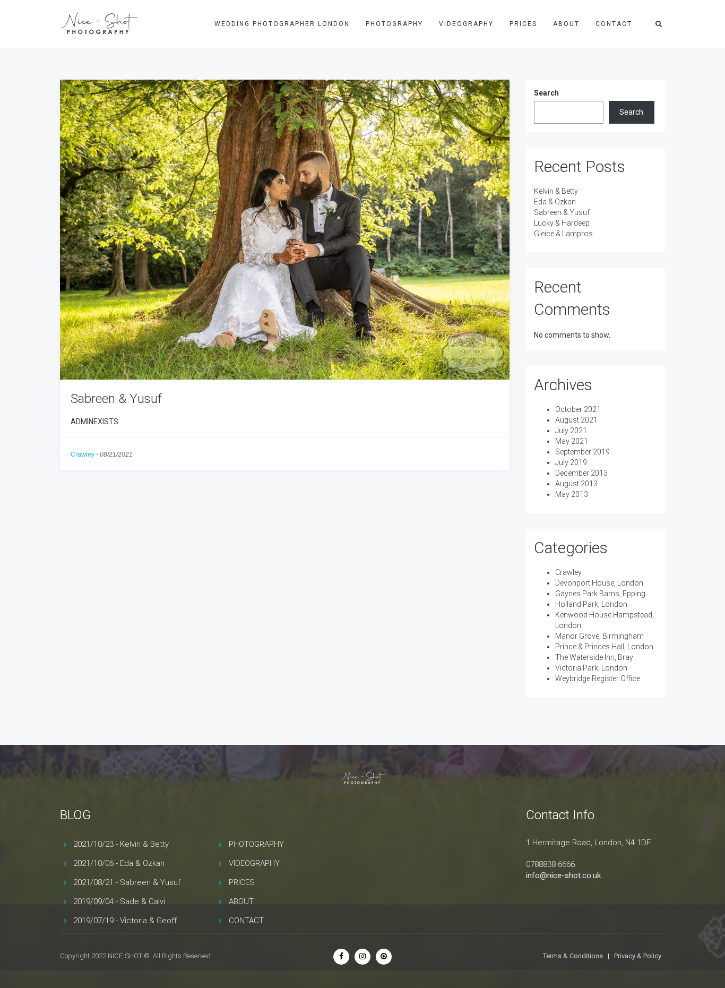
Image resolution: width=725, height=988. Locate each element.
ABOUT (566, 24)
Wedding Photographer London (282, 24)
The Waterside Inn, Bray (594, 657)
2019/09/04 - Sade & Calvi (119, 901)
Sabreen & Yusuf (116, 398)
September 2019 (582, 452)
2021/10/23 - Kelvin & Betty (121, 844)
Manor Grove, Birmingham (599, 636)
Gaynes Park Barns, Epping (600, 593)
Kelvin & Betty (556, 191)
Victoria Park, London (591, 668)
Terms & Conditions (573, 956)
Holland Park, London (591, 604)
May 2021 (571, 441)
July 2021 (571, 430)
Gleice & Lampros (563, 233)
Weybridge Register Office (597, 678)
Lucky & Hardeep (562, 223)
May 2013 (571, 494)
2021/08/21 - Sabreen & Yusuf (126, 882)
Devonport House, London (599, 583)
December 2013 (581, 473)
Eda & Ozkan (555, 201)
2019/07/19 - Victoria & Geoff (125, 920)
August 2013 (576, 483)
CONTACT (613, 24)
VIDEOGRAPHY (466, 24)
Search (546, 93)
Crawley (82, 454)
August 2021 (576, 420)
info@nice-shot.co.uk (563, 875)
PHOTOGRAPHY (394, 24)
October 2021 (578, 409)
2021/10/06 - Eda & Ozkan (119, 863)
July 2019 (571, 462)
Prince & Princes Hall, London (604, 646)
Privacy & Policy (637, 956)
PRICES (523, 24)
